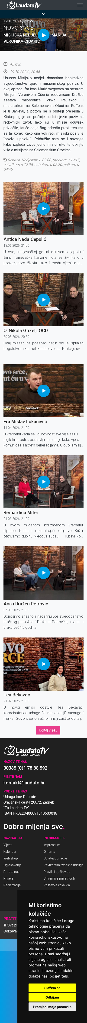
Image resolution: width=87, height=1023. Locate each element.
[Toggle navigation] (80, 5)
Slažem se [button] (52, 988)
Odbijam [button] (52, 997)
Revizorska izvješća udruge (64, 865)
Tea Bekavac (16, 695)
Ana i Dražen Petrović (25, 604)
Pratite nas (11, 872)
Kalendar (9, 851)
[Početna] (25, 5)
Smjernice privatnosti (59, 878)
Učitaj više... (48, 730)
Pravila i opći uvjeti (57, 872)
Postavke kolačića (57, 885)
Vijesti (7, 845)
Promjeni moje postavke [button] (52, 1007)
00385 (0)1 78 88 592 (25, 768)
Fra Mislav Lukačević (25, 421)
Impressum (52, 845)
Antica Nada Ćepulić (24, 239)
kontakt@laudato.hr (24, 783)
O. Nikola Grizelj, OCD (25, 330)
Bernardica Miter (20, 512)
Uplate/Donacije (55, 858)
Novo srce (18, 27)
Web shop (10, 858)
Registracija (12, 885)
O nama (49, 851)
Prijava (8, 878)
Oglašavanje (12, 865)
